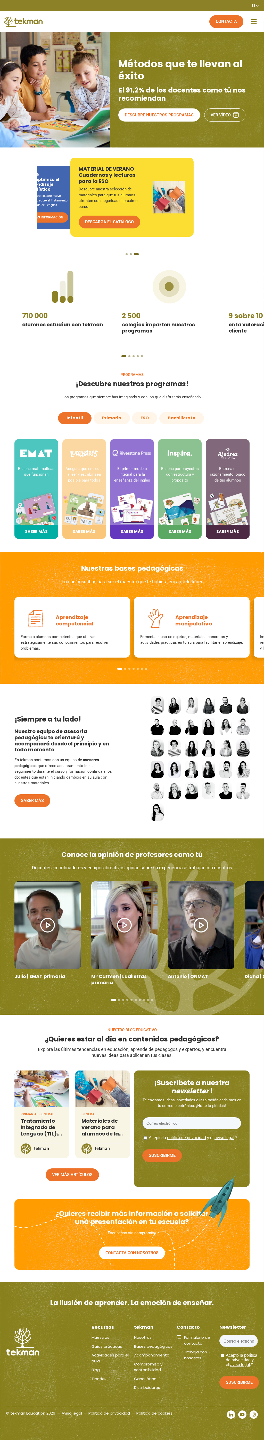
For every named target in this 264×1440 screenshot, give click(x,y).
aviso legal (224, 1138)
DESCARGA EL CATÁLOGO (52, 217)
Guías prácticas (107, 1346)
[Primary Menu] (254, 21)
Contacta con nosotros (132, 1252)
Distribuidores (147, 1387)
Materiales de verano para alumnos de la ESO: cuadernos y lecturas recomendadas (102, 1137)
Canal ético (145, 1378)
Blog (96, 1369)
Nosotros (143, 1337)
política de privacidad (186, 1138)
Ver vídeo (221, 115)
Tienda (98, 1378)
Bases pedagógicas (153, 1346)
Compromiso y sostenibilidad (148, 1367)
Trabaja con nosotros (195, 1355)
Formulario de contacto (197, 1340)
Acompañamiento (151, 1355)
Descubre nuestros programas (159, 115)
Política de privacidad (109, 1413)
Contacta (226, 21)
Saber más (32, 800)
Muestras (100, 1337)
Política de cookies (154, 1413)
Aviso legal (72, 1413)
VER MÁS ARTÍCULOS (72, 1174)
